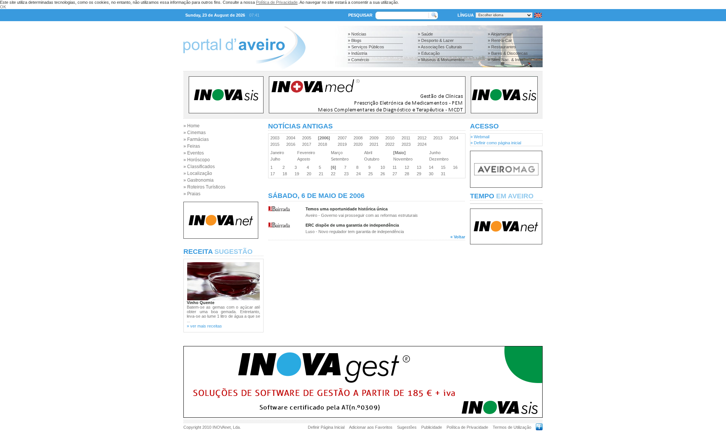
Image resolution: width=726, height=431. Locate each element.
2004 (292, 138)
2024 (423, 144)
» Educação (429, 53)
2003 (276, 138)
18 (285, 173)
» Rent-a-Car (500, 40)
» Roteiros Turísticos (204, 187)
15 (444, 167)
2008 (359, 138)
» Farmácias (196, 139)
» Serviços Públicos (366, 47)
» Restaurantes (502, 47)
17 (273, 173)
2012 (423, 138)
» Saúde (425, 34)
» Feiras (191, 146)
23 (347, 173)
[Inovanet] (220, 237)
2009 (375, 138)
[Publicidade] (506, 186)
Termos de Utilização (512, 427)
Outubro (373, 159)
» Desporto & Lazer (436, 40)
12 (408, 167)
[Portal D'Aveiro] (244, 68)
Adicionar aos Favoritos (370, 427)
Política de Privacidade (277, 2)
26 (383, 173)
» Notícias (357, 34)
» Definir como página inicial (495, 143)
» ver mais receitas (204, 326)
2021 (375, 144)
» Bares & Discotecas (508, 53)
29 (420, 173)
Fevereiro (307, 152)
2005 (307, 138)
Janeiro (278, 152)
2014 (455, 138)
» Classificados (199, 166)
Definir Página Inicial (326, 427)
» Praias (191, 193)
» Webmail (479, 136)
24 (359, 173)
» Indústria (357, 53)
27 (395, 173)
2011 (407, 138)
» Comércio (358, 59)
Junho (436, 152)
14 (432, 167)
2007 (343, 138)
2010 (391, 138)
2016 (292, 144)
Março (338, 152)
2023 (407, 144)
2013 (439, 138)
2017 (307, 144)
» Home (191, 125)
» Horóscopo (196, 159)
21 (322, 173)
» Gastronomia (198, 180)
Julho (276, 159)
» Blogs (354, 40)
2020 (359, 144)
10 (383, 167)
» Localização (197, 173)
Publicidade (431, 427)
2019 (343, 144)
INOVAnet (222, 427)
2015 (276, 144)
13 (420, 167)
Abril (369, 152)
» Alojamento (499, 34)
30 (432, 173)
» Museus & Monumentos (441, 59)
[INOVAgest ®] (363, 416)
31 (444, 173)
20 (310, 173)
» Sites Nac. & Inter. (506, 59)
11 (395, 167)
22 (334, 173)
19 (298, 173)
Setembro (341, 159)
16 (456, 167)
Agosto (304, 159)
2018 (323, 144)
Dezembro (440, 159)
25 (371, 173)
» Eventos (193, 153)
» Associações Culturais (440, 47)
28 (408, 173)
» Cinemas (194, 132)
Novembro (404, 159)
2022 (391, 144)
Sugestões (407, 427)
